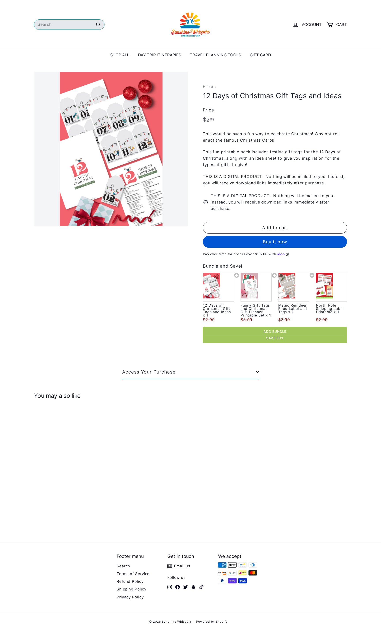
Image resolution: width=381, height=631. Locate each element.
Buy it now (275, 241)
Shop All (119, 55)
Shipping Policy (131, 589)
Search (123, 566)
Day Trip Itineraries (159, 55)
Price (208, 110)
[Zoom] (111, 149)
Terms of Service (133, 574)
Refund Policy (130, 581)
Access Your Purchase (149, 372)
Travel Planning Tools (215, 55)
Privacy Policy (130, 597)
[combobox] (69, 24)
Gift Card (260, 55)
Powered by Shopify (212, 621)
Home (208, 87)
